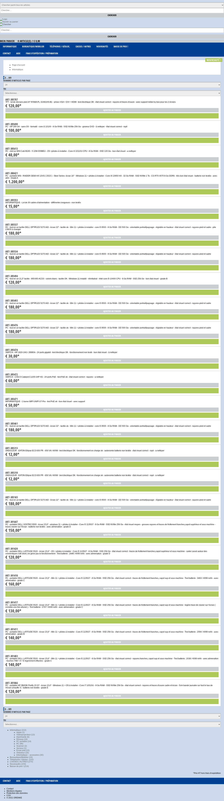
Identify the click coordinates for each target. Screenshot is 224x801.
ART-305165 (11, 497)
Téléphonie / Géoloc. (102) (22, 759)
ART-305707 (11, 99)
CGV (9, 795)
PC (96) (19, 744)
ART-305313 (11, 448)
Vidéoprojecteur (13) (25, 735)
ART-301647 (11, 522)
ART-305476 (11, 325)
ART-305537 (11, 224)
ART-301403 (11, 656)
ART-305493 (11, 300)
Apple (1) (20, 732)
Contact (10, 789)
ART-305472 (11, 374)
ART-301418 (11, 575)
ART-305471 (11, 399)
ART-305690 (11, 124)
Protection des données (17, 793)
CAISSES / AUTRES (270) (21, 762)
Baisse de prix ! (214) (19, 766)
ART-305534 (11, 251)
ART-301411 (11, 629)
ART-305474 (11, 350)
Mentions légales (14, 791)
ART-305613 (11, 148)
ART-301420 (11, 548)
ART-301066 (11, 683)
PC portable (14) (23, 741)
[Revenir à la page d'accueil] (3, 19)
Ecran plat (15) (23, 750)
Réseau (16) (22, 739)
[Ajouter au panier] (9, 22)
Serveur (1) (21, 748)
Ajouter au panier (112, 110)
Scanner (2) (21, 746)
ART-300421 (11, 173)
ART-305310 (11, 473)
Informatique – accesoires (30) (29, 755)
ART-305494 (11, 276)
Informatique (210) (18, 730)
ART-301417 (11, 602)
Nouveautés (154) (18, 764)
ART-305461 (11, 423)
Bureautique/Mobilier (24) (21, 757)
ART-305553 (11, 200)
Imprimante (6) (22, 737)
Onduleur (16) (22, 753)
